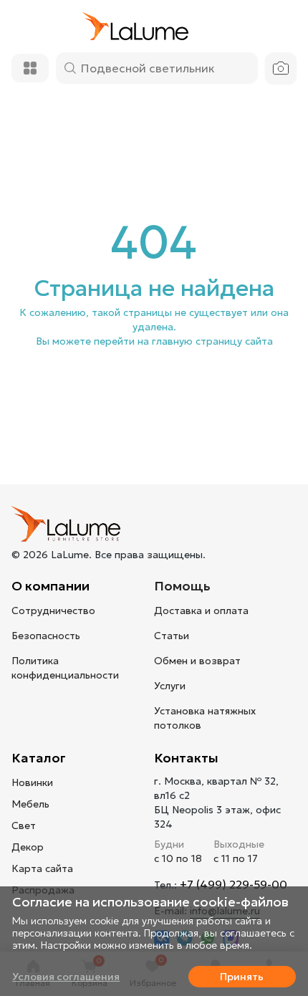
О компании (50, 586)
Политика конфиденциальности (65, 667)
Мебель (30, 804)
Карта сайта (42, 868)
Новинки (32, 782)
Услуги (170, 685)
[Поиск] (70, 68)
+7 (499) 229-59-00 (233, 884)
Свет (23, 825)
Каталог (38, 758)
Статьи (171, 635)
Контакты (186, 758)
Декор (27, 847)
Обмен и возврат (197, 660)
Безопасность (45, 635)
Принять (242, 976)
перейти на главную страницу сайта (183, 341)
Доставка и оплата (201, 610)
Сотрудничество (53, 610)
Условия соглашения (66, 976)
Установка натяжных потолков (205, 718)
